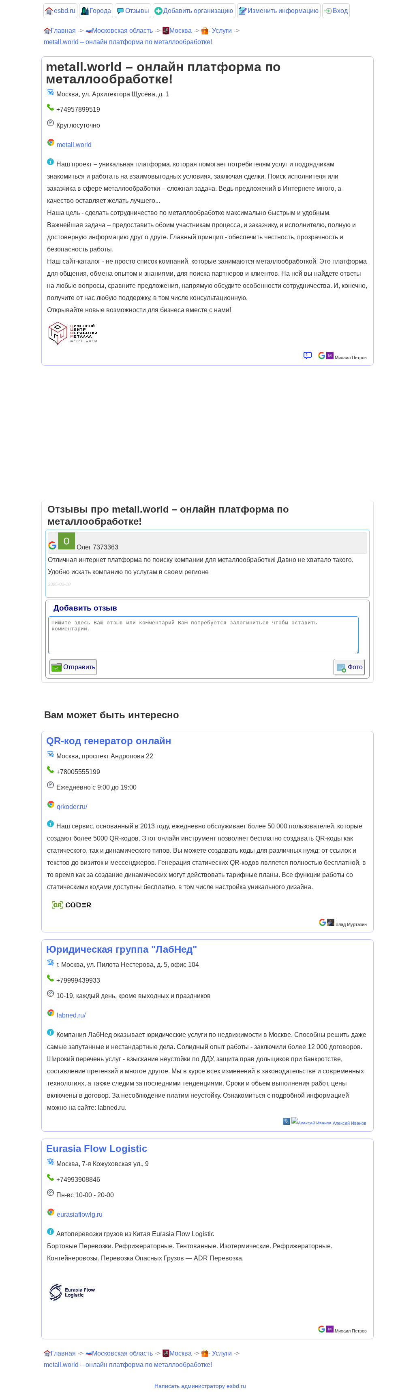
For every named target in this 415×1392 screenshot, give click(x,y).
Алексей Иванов (349, 1123)
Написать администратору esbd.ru (200, 1386)
